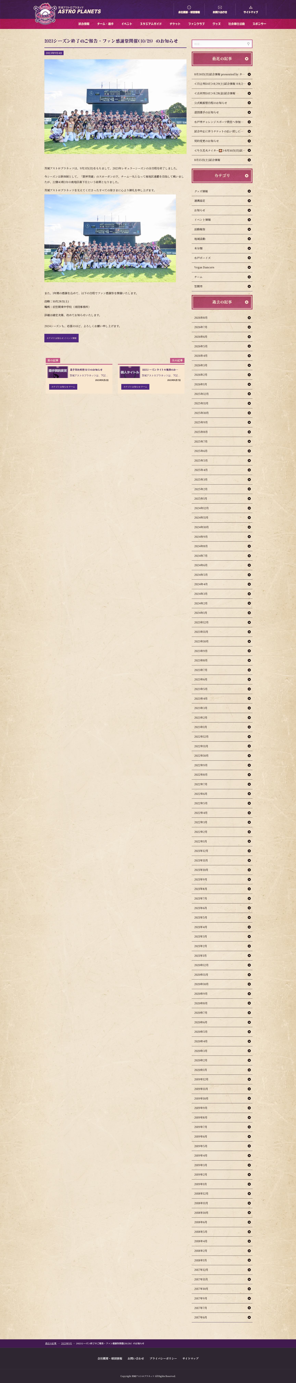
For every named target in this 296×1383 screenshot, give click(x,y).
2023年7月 (200, 670)
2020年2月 (200, 1060)
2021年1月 (200, 956)
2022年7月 (200, 784)
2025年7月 (201, 441)
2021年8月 (200, 889)
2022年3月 (200, 822)
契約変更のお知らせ (206, 141)
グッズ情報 (201, 191)
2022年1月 (200, 841)
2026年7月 (200, 327)
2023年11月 (201, 632)
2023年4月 (201, 698)
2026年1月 (200, 384)
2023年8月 (201, 660)
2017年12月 (201, 1270)
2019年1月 (200, 1184)
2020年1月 (200, 1070)
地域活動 (199, 239)
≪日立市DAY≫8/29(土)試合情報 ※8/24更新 (222, 84)
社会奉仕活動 (236, 23)
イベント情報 (202, 220)
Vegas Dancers (204, 267)
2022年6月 (200, 794)
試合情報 (83, 23)
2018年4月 (200, 1241)
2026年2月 (200, 375)
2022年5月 (201, 803)
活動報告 (199, 229)
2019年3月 (200, 1165)
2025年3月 (201, 479)
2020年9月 (201, 994)
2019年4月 (200, 1155)
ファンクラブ (196, 23)
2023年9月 (201, 651)
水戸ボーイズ (202, 258)
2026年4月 (201, 356)
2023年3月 (200, 708)
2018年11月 (201, 1203)
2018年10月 (201, 1213)
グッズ (216, 23)
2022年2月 (200, 832)
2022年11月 (201, 746)
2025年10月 (201, 413)
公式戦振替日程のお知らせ (210, 103)
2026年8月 (201, 318)
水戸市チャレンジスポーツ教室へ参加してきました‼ (223, 122)
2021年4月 (200, 927)
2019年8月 (200, 1117)
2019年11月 (201, 1089)
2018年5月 (200, 1232)
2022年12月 (201, 737)
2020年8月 (201, 1003)
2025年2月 (201, 489)
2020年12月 (201, 965)
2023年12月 (201, 622)
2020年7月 (200, 1013)
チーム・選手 (105, 23)
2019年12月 (201, 1079)
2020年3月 (200, 1051)
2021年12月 (201, 851)
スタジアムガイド (151, 23)
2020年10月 (201, 984)
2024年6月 (201, 565)
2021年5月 (200, 917)
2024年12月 (201, 508)
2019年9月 (200, 1108)
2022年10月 (201, 756)
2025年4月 (201, 470)
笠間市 (198, 286)
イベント (126, 23)
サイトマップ (251, 12)
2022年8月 (201, 775)
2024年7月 (201, 556)
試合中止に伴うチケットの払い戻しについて (221, 131)
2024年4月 (201, 584)
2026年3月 (200, 365)
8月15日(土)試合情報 (207, 160)
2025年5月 (201, 460)
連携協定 (199, 201)
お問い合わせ (220, 12)
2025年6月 (201, 451)
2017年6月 (200, 1317)
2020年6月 (200, 1022)
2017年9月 (200, 1298)
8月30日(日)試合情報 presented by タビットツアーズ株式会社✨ (223, 74)
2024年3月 (201, 594)
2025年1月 (200, 498)
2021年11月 (201, 860)
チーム (198, 277)
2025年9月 (201, 422)
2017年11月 (201, 1279)
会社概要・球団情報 (189, 12)
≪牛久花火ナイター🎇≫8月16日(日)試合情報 (222, 150)
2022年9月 (201, 765)
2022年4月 (201, 813)
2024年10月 (201, 527)
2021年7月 (200, 898)
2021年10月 (201, 870)
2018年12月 (201, 1193)
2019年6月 (200, 1136)
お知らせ (199, 210)
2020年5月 (201, 1032)
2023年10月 (201, 641)
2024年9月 (201, 537)
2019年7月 (200, 1127)
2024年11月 (201, 517)
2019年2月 (200, 1174)
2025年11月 (201, 403)
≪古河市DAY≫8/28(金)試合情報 (214, 93)
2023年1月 (200, 727)
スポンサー (259, 23)
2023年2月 (200, 718)
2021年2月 (200, 946)
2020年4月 (201, 1041)
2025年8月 (201, 432)
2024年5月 (201, 575)
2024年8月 (201, 546)
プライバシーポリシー (163, 1358)
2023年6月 (200, 679)
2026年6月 (200, 337)
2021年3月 (200, 936)
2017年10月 (201, 1289)
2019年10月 (201, 1098)
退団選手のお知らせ (206, 112)
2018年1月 (200, 1260)
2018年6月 (200, 1222)
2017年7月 (200, 1308)
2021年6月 (200, 908)
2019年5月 (200, 1146)
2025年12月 (201, 394)
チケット (175, 23)
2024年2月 (201, 603)
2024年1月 (200, 613)
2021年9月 (200, 879)
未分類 (198, 248)
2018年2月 (200, 1251)
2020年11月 (201, 975)
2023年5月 (201, 689)
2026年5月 (201, 346)
